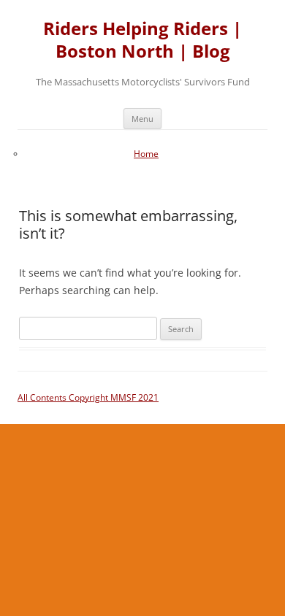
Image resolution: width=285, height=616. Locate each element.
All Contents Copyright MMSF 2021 (88, 397)
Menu (142, 118)
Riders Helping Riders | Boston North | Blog (142, 40)
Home (146, 153)
